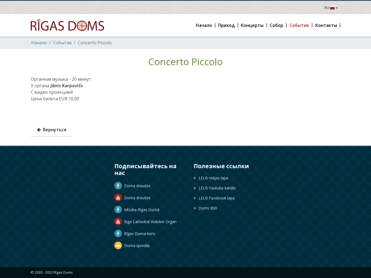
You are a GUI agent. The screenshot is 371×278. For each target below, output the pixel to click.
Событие (62, 43)
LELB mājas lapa (213, 177)
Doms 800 (208, 208)
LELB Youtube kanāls (217, 187)
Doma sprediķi (136, 245)
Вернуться (53, 130)
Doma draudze (136, 185)
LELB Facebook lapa (217, 198)
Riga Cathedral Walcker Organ (149, 221)
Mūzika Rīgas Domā (140, 209)
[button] (204, 25)
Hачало (39, 43)
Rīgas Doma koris (138, 233)
